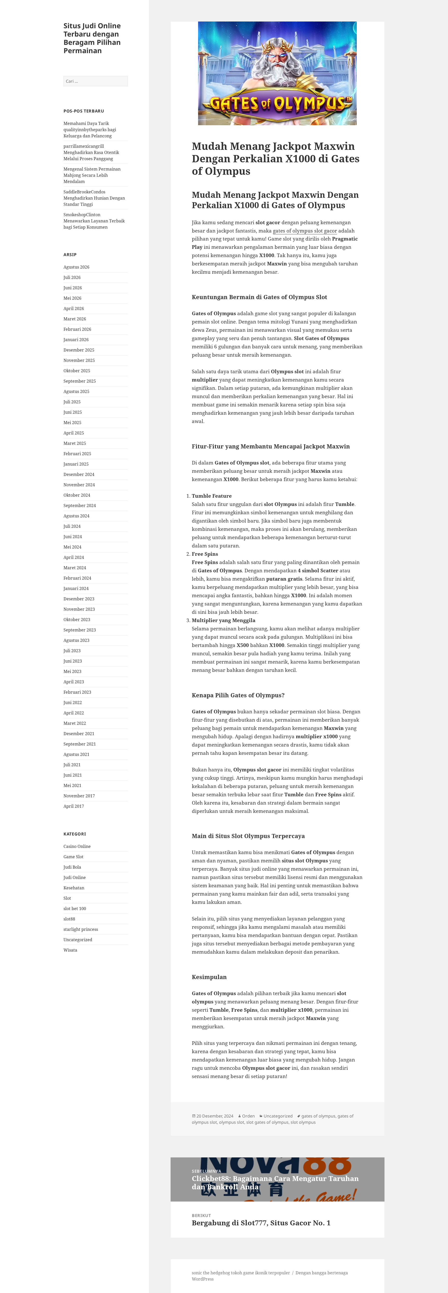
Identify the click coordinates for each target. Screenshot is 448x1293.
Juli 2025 (72, 402)
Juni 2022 (73, 702)
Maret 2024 (75, 568)
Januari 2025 (76, 464)
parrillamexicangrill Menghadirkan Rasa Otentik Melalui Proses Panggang (91, 152)
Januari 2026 (76, 339)
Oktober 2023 (77, 619)
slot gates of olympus (267, 1122)
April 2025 (74, 433)
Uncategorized (78, 940)
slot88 (69, 919)
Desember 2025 (79, 350)
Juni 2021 (73, 775)
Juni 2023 (73, 661)
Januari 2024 (76, 588)
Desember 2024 (79, 474)
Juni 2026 (73, 288)
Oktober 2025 (77, 371)
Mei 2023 (72, 671)
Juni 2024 (73, 536)
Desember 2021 (79, 733)
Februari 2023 (77, 692)
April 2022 (74, 713)
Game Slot (73, 857)
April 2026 (74, 308)
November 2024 (79, 485)
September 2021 (80, 744)
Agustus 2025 (76, 391)
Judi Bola (72, 867)
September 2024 (80, 505)
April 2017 (74, 806)
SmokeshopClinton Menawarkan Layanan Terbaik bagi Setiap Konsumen (94, 221)
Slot (67, 898)
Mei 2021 (72, 785)
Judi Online (75, 877)
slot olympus (303, 1122)
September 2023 (80, 630)
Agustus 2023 (76, 640)
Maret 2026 (75, 319)
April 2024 (74, 557)
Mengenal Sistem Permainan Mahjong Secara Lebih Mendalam (92, 175)
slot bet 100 (75, 908)
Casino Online (77, 846)
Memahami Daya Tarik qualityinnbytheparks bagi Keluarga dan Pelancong (90, 130)
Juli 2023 (72, 650)
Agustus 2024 (76, 516)
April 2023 (74, 682)
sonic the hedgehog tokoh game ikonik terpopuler (241, 1273)
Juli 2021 (72, 765)
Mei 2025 (72, 422)
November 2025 (79, 360)
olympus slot (231, 1122)
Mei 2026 (72, 298)
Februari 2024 (77, 578)
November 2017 (79, 796)
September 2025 (80, 381)
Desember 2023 (79, 599)
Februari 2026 (77, 329)
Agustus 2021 (76, 754)
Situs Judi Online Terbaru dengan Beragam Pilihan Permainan (92, 38)
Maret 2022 (75, 723)
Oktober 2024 (77, 495)
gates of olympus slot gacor (305, 230)
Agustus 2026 (76, 267)
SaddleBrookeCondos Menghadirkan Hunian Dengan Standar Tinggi (94, 198)
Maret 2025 (75, 443)
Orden (248, 1116)
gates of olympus (318, 1116)
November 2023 (79, 609)
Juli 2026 (72, 277)
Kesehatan (74, 888)
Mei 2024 (72, 547)
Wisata (70, 950)
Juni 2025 (73, 412)
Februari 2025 (77, 453)
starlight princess (81, 929)
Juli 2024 (72, 526)
